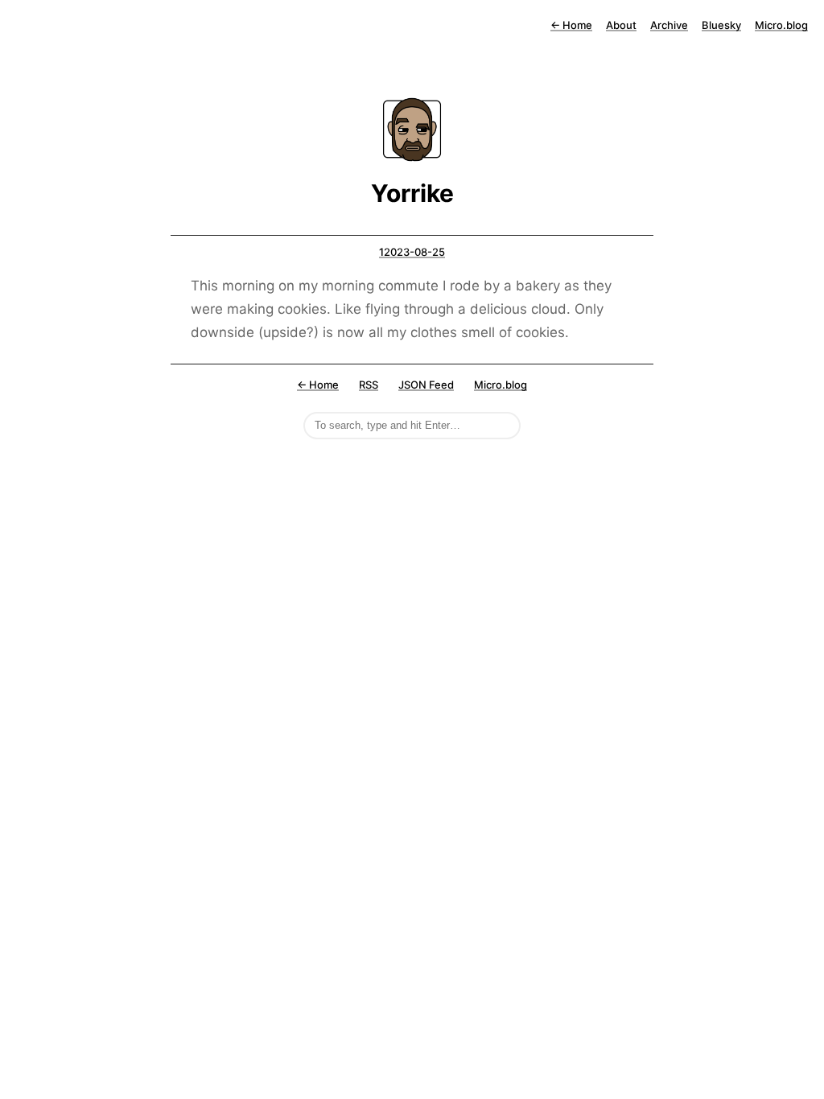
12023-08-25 (412, 251)
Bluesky (721, 25)
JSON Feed (426, 384)
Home (571, 25)
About (621, 25)
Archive (669, 25)
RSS (368, 384)
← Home (318, 384)
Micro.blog (781, 25)
